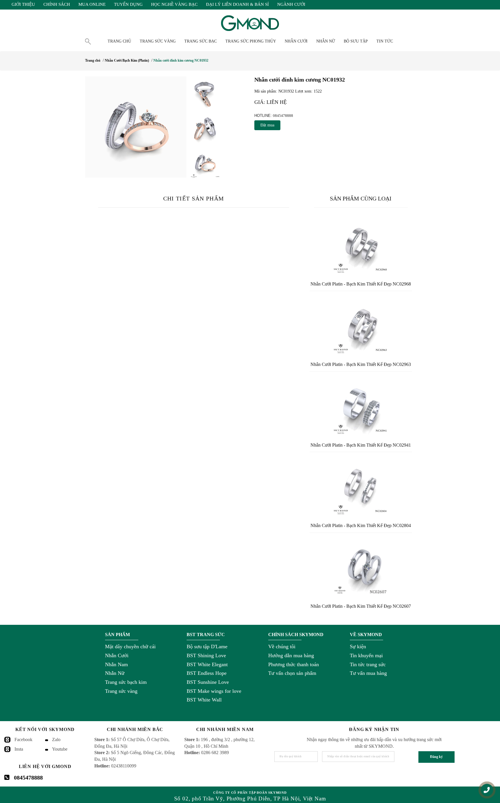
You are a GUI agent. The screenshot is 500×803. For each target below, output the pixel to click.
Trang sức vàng (121, 691)
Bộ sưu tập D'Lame (207, 646)
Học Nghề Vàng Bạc (174, 4)
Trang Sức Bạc (200, 41)
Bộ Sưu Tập (356, 41)
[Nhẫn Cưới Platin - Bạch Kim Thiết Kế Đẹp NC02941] (361, 406)
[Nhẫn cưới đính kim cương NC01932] (135, 127)
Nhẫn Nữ (114, 673)
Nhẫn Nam (116, 664)
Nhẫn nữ (325, 41)
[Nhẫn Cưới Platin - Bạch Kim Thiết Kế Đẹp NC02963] (361, 325)
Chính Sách (56, 4)
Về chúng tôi (281, 646)
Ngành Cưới (291, 4)
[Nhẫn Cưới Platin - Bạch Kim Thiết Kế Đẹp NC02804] (361, 486)
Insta (18, 749)
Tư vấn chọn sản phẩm (292, 673)
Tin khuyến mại (366, 655)
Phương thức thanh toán (293, 664)
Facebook (23, 739)
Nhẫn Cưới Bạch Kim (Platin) (127, 60)
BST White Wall (204, 700)
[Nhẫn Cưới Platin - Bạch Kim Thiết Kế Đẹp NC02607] (361, 567)
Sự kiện (358, 646)
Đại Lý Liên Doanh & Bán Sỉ (237, 4)
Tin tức (384, 41)
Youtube (59, 749)
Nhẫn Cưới (116, 655)
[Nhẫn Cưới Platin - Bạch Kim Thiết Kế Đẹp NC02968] (361, 245)
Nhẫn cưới (296, 41)
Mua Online (92, 4)
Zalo (56, 739)
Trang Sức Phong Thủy (250, 41)
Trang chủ (119, 41)
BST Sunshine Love (208, 682)
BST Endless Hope (207, 673)
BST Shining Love (206, 655)
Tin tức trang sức (368, 664)
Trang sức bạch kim (126, 682)
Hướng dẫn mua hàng (291, 655)
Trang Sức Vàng (158, 41)
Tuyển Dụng (128, 4)
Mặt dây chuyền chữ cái (130, 646)
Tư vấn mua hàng (368, 673)
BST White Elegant (207, 664)
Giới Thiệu (23, 4)
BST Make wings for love (214, 691)
